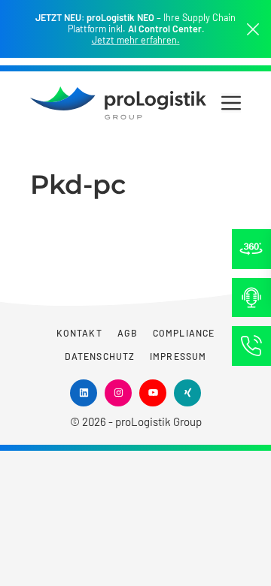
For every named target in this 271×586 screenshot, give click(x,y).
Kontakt (79, 333)
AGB (127, 333)
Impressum (178, 356)
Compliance (184, 333)
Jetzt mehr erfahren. (136, 40)
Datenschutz (100, 356)
